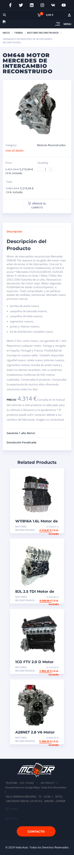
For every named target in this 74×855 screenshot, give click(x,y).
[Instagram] (42, 5)
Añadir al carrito (38, 205)
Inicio (6, 32)
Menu (67, 24)
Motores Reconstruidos (43, 32)
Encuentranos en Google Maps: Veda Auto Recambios (35, 787)
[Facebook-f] (10, 5)
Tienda (18, 32)
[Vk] (53, 5)
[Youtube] (63, 5)
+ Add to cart (49, 526)
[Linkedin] (31, 5)
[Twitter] (21, 5)
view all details (14, 150)
